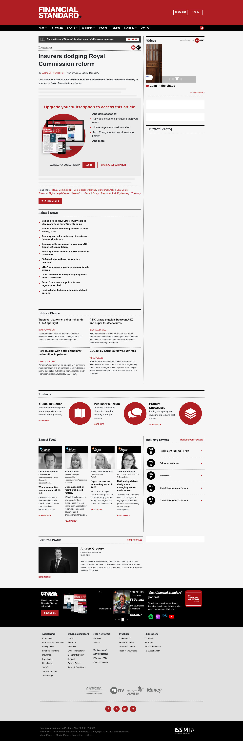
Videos (116, 27)
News (42, 27)
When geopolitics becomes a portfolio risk (50, 490)
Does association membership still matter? (74, 490)
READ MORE (44, 515)
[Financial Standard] (60, 12)
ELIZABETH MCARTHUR (53, 73)
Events (71, 27)
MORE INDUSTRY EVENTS (191, 440)
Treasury (136, 193)
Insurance (46, 47)
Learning (129, 27)
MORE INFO (44, 421)
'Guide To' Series (50, 404)
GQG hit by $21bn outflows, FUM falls (113, 350)
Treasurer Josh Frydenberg (115, 193)
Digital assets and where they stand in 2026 (102, 484)
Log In (195, 12)
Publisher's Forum (107, 404)
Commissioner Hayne (85, 189)
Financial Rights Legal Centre (54, 193)
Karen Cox (76, 193)
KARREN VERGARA (47, 330)
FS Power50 (57, 27)
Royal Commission (62, 189)
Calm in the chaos (162, 85)
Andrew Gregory (92, 548)
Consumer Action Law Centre (113, 189)
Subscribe (180, 12)
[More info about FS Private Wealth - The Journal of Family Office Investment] (136, 602)
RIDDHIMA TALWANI (98, 330)
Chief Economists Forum (174, 488)
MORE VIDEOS (196, 92)
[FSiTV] (199, 40)
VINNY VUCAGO (96, 358)
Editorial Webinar (169, 463)
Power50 (164, 475)
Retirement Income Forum (174, 450)
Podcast (104, 27)
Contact (146, 27)
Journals (87, 27)
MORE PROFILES (134, 540)
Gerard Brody (91, 193)
